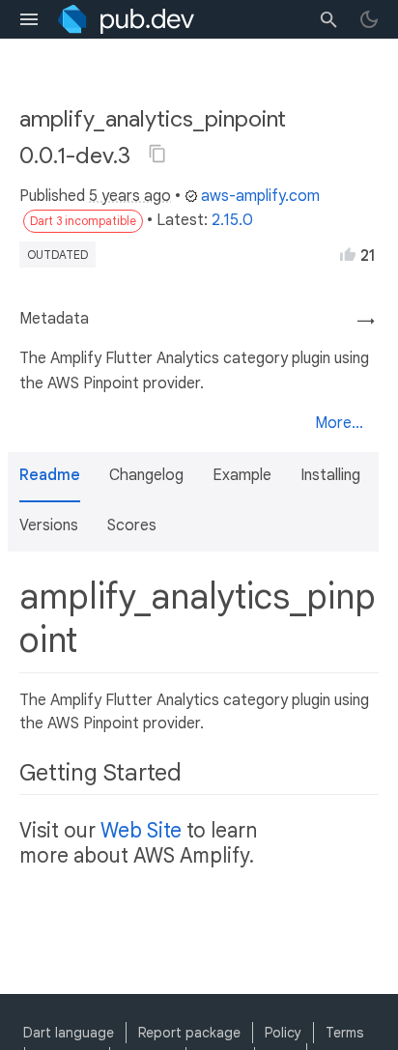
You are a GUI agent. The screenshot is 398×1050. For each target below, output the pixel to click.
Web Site (141, 830)
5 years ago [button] (130, 196)
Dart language (68, 1032)
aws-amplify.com (260, 196)
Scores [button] (131, 525)
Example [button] (242, 475)
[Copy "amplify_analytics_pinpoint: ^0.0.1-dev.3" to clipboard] (157, 153)
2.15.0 (232, 220)
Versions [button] (48, 525)
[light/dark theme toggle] (369, 19)
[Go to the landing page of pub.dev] (126, 19)
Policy (283, 1032)
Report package (189, 1032)
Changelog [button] (146, 475)
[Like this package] (347, 254)
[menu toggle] (29, 19)
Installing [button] (330, 475)
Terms (344, 1032)
